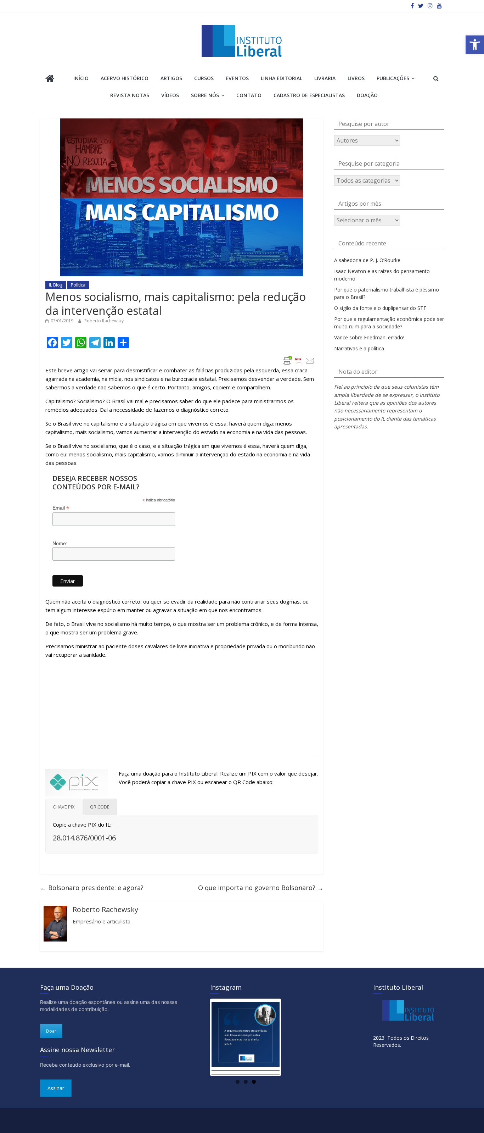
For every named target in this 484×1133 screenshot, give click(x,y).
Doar (51, 1031)
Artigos (171, 78)
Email (60, 508)
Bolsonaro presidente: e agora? (91, 887)
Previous (201, 1037)
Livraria (325, 78)
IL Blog (55, 285)
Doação (367, 95)
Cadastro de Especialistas (309, 95)
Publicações (393, 78)
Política (78, 285)
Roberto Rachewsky (104, 321)
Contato (248, 95)
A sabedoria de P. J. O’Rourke (367, 260)
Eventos (237, 78)
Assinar (55, 1088)
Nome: (59, 543)
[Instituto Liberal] (50, 79)
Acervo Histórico (124, 78)
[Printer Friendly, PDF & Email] (298, 360)
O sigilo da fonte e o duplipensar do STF (380, 308)
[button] (475, 44)
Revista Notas (129, 95)
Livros (356, 78)
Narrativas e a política (359, 348)
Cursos (204, 78)
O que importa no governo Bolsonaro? (260, 887)
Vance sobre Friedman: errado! (369, 337)
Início (81, 78)
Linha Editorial (281, 78)
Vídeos (170, 95)
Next (290, 1037)
